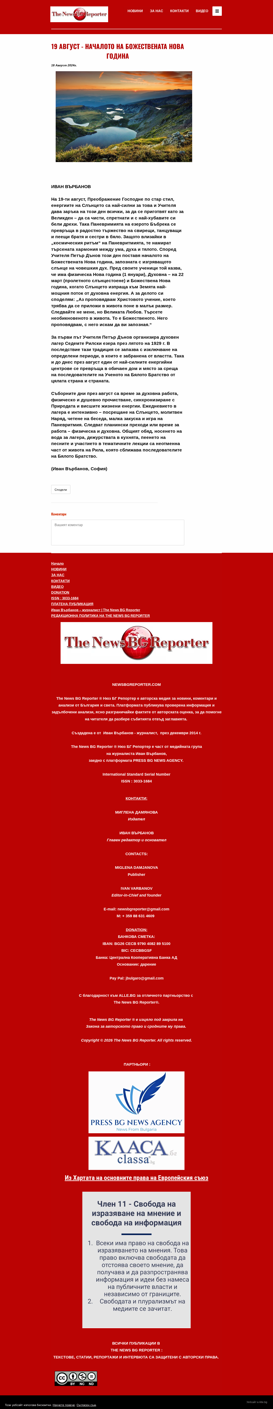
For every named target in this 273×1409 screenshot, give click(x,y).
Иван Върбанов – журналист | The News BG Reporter (95, 610)
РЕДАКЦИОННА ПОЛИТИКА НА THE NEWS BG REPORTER (100, 616)
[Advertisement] (205, 105)
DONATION (60, 592)
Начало (57, 563)
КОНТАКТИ (179, 11)
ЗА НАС (156, 11)
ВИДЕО (202, 11)
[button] (136, 643)
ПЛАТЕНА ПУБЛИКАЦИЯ (72, 604)
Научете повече (64, 1405)
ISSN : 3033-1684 (64, 598)
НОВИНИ (135, 11)
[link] (79, 14)
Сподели (61, 489)
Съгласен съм (86, 1405)
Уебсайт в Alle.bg (257, 1402)
